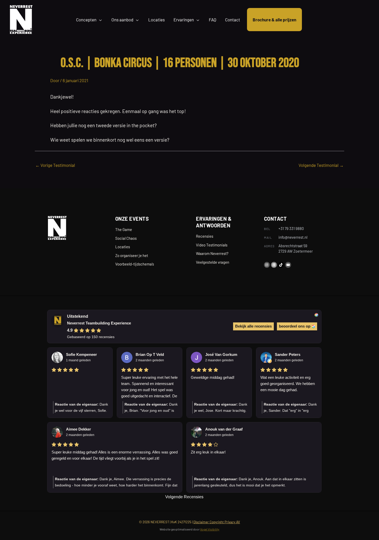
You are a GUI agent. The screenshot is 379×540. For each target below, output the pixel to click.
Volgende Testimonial (321, 165)
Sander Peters (287, 354)
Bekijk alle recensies (253, 326)
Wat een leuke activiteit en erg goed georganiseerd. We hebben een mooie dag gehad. (287, 383)
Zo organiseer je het (131, 255)
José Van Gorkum (221, 354)
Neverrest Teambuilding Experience (99, 323)
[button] (99, 20)
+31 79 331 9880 (291, 228)
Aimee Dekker (78, 429)
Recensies (204, 236)
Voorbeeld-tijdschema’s (134, 264)
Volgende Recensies (184, 497)
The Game (123, 229)
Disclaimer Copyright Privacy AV (216, 522)
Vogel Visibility (209, 529)
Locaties (122, 246)
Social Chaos (126, 238)
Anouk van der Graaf (224, 429)
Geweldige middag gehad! (212, 377)
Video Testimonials (211, 245)
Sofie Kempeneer (81, 354)
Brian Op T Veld (150, 354)
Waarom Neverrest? (212, 253)
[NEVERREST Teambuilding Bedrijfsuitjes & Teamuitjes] (21, 18)
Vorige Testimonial (55, 165)
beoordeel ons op (294, 326)
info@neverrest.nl (292, 237)
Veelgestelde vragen (212, 262)
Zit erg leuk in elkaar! (208, 452)
